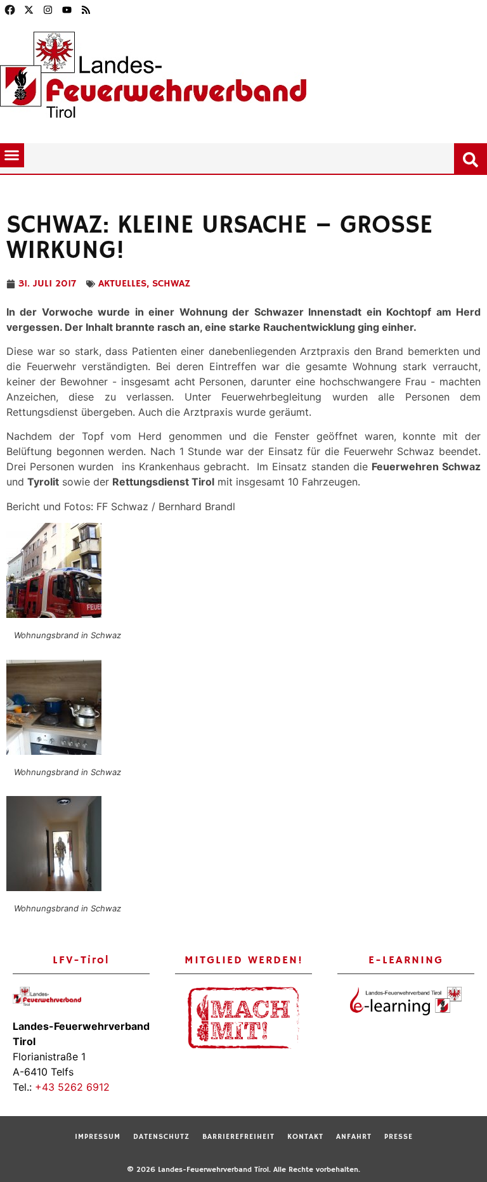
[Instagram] (47, 9)
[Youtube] (66, 9)
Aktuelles (122, 284)
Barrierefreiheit (238, 1136)
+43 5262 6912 (72, 1087)
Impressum (97, 1136)
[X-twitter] (28, 9)
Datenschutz (161, 1136)
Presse (398, 1136)
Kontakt (305, 1136)
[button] (12, 155)
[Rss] (85, 9)
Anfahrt (354, 1136)
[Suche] (473, 157)
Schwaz (171, 284)
